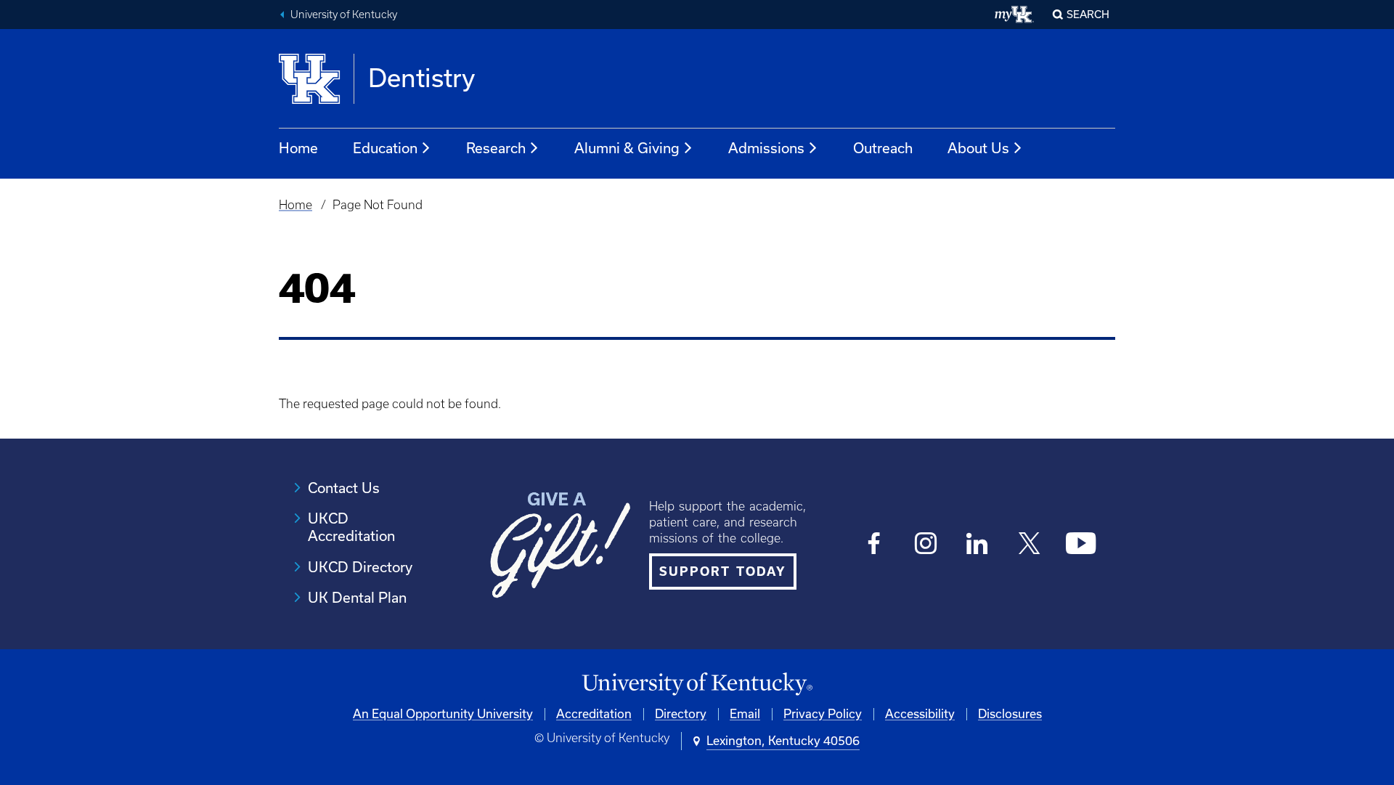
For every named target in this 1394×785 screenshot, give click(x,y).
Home (298, 148)
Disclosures (1010, 713)
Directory (680, 713)
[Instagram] (926, 544)
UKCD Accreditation (351, 527)
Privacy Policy (822, 713)
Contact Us (344, 488)
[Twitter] (1029, 544)
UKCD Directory (360, 567)
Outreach (883, 148)
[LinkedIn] (977, 544)
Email (745, 713)
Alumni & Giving (627, 148)
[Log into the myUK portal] (1015, 14)
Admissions (766, 148)
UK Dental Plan (357, 598)
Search (1088, 14)
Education (385, 148)
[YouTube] (1080, 544)
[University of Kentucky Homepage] (697, 684)
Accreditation (594, 713)
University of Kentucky (343, 14)
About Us (978, 148)
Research (496, 148)
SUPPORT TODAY (722, 571)
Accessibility (920, 713)
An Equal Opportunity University (443, 713)
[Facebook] (874, 544)
